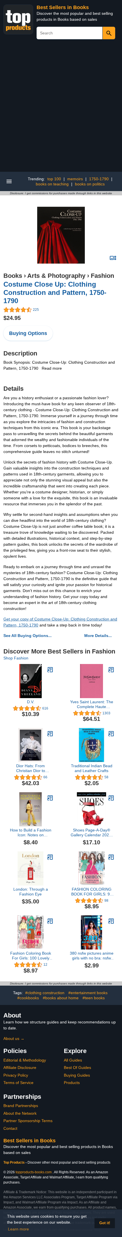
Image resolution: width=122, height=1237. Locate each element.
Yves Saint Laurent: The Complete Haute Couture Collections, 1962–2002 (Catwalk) (91, 704)
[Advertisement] (61, 108)
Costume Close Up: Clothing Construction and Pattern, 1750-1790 (54, 292)
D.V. (30, 702)
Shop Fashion (15, 658)
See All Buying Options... (27, 635)
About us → (13, 1038)
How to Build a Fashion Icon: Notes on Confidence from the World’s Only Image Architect (30, 832)
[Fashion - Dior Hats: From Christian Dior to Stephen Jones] (50, 733)
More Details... (98, 635)
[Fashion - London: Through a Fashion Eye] (50, 857)
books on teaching (52, 184)
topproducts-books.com (34, 1172)
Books (12, 275)
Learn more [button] (18, 1229)
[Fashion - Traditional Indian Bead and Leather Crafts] (111, 733)
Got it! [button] (104, 1223)
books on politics (90, 184)
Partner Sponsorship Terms (27, 1120)
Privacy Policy (15, 1075)
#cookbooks (28, 998)
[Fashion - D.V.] (50, 669)
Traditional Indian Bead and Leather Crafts (91, 768)
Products (72, 1082)
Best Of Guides (77, 1067)
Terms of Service (18, 1082)
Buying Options (28, 333)
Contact (10, 1128)
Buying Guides (77, 1075)
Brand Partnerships (20, 1105)
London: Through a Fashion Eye (30, 891)
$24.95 (12, 318)
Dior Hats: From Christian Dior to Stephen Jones (30, 768)
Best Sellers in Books (63, 7)
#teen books (94, 998)
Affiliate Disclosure (19, 1067)
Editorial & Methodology (24, 1060)
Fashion (102, 275)
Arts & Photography (56, 275)
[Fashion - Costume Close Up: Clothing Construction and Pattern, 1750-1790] (61, 235)
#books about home (61, 998)
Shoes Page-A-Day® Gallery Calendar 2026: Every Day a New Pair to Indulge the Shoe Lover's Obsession (91, 832)
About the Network (20, 1113)
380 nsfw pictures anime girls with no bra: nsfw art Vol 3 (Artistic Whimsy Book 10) (91, 956)
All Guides (73, 1060)
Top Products (14, 1162)
